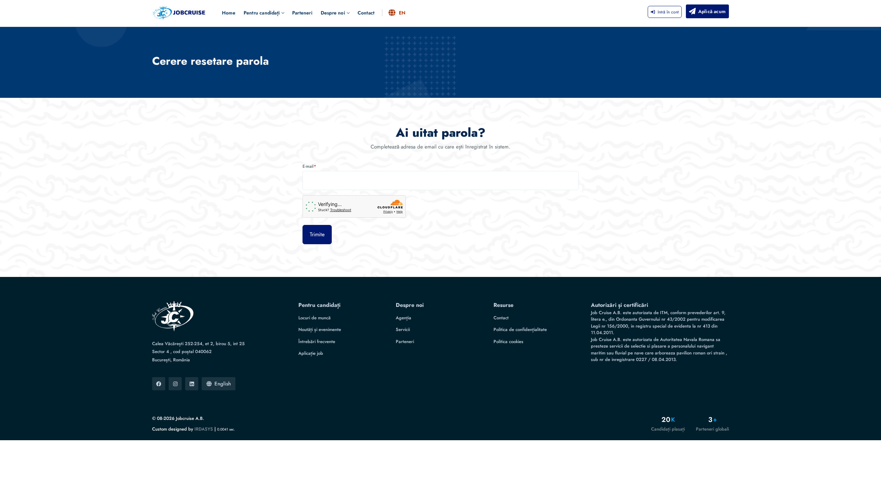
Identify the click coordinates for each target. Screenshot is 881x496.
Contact (366, 12)
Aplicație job (310, 353)
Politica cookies (508, 341)
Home (228, 12)
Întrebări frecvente (316, 341)
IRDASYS (203, 429)
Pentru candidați (262, 12)
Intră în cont (668, 12)
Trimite (317, 234)
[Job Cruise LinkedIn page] (191, 383)
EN (402, 12)
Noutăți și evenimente (319, 329)
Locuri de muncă (314, 317)
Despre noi (333, 12)
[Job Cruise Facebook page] (158, 383)
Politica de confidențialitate (520, 329)
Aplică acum (711, 11)
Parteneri (302, 12)
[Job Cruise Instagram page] (175, 383)
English (222, 384)
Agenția (403, 317)
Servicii (403, 329)
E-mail (309, 166)
